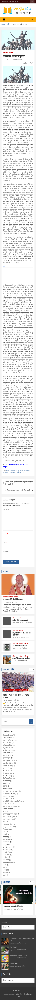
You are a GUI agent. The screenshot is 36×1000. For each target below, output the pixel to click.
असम (14, 472)
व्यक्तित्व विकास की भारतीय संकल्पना (18, 955)
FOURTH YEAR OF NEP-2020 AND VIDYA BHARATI (16, 696)
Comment (6, 509)
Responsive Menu (32, 1)
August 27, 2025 (17, 637)
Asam (8, 470)
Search (31, 721)
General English (8, 735)
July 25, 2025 (16, 648)
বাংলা (4, 867)
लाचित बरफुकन (20, 472)
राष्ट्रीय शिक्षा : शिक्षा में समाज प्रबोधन (24, 995)
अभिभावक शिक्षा (7, 745)
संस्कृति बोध (6, 852)
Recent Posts (8, 933)
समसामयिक (6, 855)
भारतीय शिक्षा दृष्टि (8, 809)
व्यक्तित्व (10, 53)
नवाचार (5, 786)
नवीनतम (5, 53)
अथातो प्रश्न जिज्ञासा (14, 964)
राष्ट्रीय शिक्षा (19, 60)
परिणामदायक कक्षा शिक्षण (10, 791)
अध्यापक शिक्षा (7, 743)
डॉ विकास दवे (7, 776)
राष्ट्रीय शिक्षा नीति (8, 669)
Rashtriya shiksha (8, 472)
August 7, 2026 (14, 966)
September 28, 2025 (18, 623)
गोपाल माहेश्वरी (7, 766)
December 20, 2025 (10, 909)
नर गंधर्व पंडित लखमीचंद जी (19, 646)
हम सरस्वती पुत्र (7, 862)
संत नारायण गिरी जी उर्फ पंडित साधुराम (13, 599)
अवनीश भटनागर (7, 750)
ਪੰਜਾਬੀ (5, 870)
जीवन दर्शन (5, 597)
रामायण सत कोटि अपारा (10, 814)
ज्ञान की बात (6, 771)
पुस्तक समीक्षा (7, 796)
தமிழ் (4, 875)
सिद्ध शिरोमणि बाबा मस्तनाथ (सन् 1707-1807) (21, 634)
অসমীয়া (5, 865)
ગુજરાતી (5, 872)
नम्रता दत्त (5, 783)
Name (5, 534)
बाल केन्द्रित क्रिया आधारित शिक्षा (12, 801)
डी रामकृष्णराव (7, 690)
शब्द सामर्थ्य (6, 839)
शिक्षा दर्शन (6, 842)
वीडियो (5, 834)
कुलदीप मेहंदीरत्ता (8, 763)
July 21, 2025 (16, 661)
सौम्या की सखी (13, 947)
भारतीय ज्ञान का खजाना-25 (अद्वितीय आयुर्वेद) (17, 490)
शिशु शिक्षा (6, 844)
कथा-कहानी (6, 755)
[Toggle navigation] (4, 19)
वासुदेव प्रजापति (7, 827)
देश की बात (6, 781)
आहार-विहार (6, 753)
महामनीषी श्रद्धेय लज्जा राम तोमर (21, 658)
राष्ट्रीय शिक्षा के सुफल (9, 816)
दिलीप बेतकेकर (7, 778)
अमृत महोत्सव (7, 748)
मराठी (4, 811)
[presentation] (30, 669)
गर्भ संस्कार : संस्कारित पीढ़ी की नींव (13, 906)
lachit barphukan (25, 470)
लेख (4, 822)
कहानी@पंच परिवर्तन (9, 760)
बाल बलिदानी (7, 804)
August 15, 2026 (14, 943)
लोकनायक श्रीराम (8, 824)
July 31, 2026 (6, 602)
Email (5, 543)
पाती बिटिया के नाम (9, 794)
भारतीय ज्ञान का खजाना (10, 806)
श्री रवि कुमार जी (7, 847)
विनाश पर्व (6, 829)
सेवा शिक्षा (6, 860)
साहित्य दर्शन (6, 857)
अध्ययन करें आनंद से (8, 740)
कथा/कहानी (6, 758)
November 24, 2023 (9, 60)
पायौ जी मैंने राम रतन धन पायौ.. (20, 620)
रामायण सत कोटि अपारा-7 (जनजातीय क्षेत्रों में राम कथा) (22, 939)
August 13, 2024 (7, 700)
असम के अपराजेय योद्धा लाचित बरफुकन (15, 465)
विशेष (4, 832)
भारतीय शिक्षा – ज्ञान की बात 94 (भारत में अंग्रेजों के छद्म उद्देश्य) (19, 483)
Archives (4, 923)
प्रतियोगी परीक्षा (7, 799)
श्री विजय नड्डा (7, 850)
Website (6, 552)
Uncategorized (7, 738)
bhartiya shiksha (14, 470)
